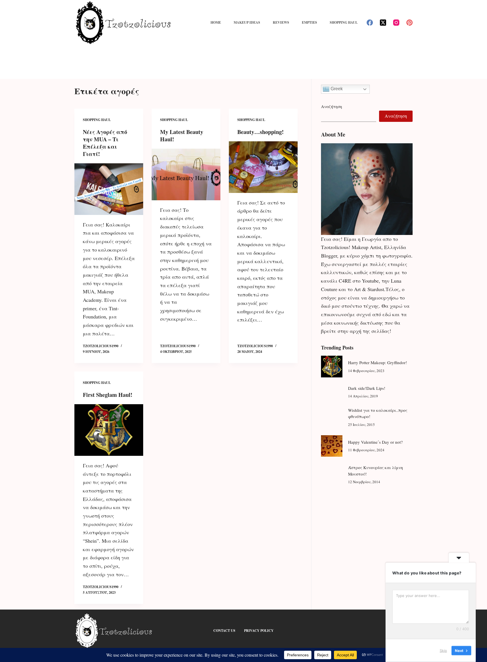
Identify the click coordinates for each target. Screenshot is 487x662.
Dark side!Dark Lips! (366, 388)
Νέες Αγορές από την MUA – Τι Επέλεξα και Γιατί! (105, 143)
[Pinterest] (409, 22)
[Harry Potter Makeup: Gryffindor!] (331, 366)
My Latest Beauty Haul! (181, 135)
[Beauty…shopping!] (263, 167)
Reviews (281, 22)
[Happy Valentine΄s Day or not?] (331, 446)
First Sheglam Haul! (107, 395)
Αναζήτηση (331, 106)
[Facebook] (370, 22)
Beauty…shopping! (260, 132)
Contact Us (224, 630)
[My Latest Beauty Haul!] (186, 174)
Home (216, 22)
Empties (309, 22)
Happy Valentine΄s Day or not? (375, 442)
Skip (443, 650)
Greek (336, 88)
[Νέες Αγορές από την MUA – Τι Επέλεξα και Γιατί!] (108, 189)
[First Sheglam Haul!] (108, 430)
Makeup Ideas (247, 22)
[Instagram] (396, 22)
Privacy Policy (259, 630)
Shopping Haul (344, 22)
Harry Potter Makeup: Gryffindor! (377, 362)
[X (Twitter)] (383, 22)
